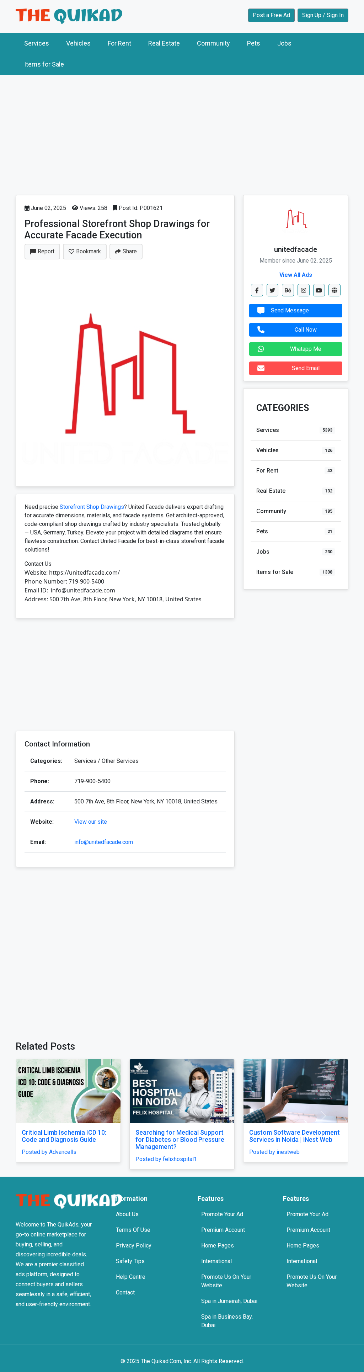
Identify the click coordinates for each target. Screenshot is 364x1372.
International (216, 1261)
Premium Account (223, 1229)
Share (130, 251)
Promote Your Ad (222, 1214)
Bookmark (88, 251)
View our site (90, 821)
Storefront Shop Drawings (92, 506)
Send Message (290, 310)
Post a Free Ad (271, 15)
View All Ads (295, 274)
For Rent (119, 43)
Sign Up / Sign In (323, 15)
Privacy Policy (133, 1245)
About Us (127, 1214)
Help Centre (130, 1276)
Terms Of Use (133, 1229)
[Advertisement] (182, 133)
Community (213, 43)
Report (46, 251)
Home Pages (217, 1245)
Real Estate (164, 43)
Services (36, 43)
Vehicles (78, 43)
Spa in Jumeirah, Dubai (229, 1301)
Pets (253, 43)
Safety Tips (130, 1261)
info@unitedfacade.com (103, 842)
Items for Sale (44, 64)
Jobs (284, 43)
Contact (125, 1292)
